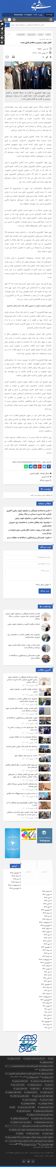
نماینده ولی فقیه (33, 1133)
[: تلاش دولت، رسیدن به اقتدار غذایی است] (7, 57)
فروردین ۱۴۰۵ (14, 888)
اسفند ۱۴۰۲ (46, 965)
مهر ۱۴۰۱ (47, 1018)
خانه (48, 34)
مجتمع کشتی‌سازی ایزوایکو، (44, 1111)
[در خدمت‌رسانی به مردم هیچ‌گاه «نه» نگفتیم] (28, 796)
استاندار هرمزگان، (47, 1062)
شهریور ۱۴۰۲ (45, 984)
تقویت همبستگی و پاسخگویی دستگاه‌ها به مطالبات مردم (28, 537)
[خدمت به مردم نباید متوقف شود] (28, 758)
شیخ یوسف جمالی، (30, 1099)
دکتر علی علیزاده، (47, 1092)
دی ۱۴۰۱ (47, 1009)
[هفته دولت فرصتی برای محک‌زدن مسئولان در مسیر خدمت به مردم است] (28, 814)
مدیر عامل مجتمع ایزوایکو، (44, 1122)
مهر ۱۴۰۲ (47, 981)
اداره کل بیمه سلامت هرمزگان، (34, 1058)
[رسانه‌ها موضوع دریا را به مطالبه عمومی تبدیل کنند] (28, 739)
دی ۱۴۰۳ (47, 934)
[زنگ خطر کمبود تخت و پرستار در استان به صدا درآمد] (28, 730)
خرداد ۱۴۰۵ (15, 882)
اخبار (40, 34)
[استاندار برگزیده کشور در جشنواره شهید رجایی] (28, 627)
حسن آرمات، (49, 1088)
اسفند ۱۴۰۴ (46, 891)
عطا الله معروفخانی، (46, 1103)
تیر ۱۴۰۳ (47, 953)
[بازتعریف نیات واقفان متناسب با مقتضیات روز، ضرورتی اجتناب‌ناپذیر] (28, 638)
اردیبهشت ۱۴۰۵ (13, 885)
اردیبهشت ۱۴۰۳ (44, 959)
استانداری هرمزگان (47, 1070)
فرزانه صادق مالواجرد (46, 1107)
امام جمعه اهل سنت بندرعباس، (43, 1081)
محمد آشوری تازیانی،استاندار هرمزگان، (41, 1114)
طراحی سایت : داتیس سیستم (43, 1155)
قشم (13, 1107)
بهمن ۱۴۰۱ (46, 1006)
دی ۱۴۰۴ (47, 897)
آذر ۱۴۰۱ (47, 1012)
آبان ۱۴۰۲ (46, 978)
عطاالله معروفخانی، (29, 1103)
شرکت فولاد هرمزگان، (14, 1092)
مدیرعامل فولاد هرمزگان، (20, 1118)
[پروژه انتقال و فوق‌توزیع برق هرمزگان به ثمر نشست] (28, 805)
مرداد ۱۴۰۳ (46, 950)
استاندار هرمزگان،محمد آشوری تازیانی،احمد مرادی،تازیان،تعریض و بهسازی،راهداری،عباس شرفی (32, 1066)
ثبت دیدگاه (45, 591)
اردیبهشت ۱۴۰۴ (44, 922)
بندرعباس (50, 1085)
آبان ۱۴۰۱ (47, 1015)
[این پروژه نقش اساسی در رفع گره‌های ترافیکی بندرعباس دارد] (28, 767)
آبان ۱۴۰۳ (46, 941)
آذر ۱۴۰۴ (47, 900)
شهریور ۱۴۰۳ (45, 947)
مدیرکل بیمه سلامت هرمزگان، (22, 1122)
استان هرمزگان (48, 1077)
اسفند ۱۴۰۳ (46, 928)
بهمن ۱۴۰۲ (46, 968)
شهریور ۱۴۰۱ (46, 1021)
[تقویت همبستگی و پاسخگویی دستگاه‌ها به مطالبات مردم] (28, 658)
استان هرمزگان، (33, 1077)
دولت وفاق (35, 1088)
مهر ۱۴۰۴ (47, 907)
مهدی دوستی (48, 1133)
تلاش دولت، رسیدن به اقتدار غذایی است (35, 42)
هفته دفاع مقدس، (47, 1144)
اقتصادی (21, 34)
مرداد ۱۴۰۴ (46, 913)
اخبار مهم (32, 34)
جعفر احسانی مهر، (18, 1085)
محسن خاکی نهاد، (24, 1111)
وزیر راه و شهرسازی (30, 1144)
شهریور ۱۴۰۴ (45, 910)
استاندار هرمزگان (15, 1058)
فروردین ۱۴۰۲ (45, 999)
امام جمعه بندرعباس (20, 1081)
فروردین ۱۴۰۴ (45, 925)
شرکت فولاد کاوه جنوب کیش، (43, 1096)
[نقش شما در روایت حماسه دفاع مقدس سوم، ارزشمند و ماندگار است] (28, 648)
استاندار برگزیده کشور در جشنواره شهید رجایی (32, 518)
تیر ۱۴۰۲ (47, 990)
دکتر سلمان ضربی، (21, 1088)
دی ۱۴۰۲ (47, 972)
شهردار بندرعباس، (47, 1099)
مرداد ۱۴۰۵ (15, 876)
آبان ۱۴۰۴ (46, 903)
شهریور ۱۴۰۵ (14, 872)
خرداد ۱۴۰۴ (46, 919)
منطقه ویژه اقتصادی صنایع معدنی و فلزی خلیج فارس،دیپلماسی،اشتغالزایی (38, 1126)
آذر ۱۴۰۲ (47, 975)
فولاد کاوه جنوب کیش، (27, 1107)
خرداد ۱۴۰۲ (46, 993)
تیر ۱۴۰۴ (47, 916)
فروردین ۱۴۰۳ (45, 962)
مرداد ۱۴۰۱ (46, 1024)
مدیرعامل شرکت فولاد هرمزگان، (43, 1118)
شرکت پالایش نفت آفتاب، (20, 1096)
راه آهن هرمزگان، (31, 1092)
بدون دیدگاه (44, 480)
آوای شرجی (34, 473)
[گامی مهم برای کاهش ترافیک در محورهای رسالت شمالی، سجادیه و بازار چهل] (28, 777)
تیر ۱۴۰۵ (16, 879)
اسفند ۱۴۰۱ (46, 1003)
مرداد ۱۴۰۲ (46, 987)
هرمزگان (20, 1133)
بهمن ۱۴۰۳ (46, 931)
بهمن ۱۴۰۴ (46, 894)
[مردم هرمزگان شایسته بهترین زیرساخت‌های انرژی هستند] (28, 786)
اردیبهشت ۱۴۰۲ (44, 996)
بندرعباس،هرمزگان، (35, 1085)
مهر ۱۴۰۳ (47, 944)
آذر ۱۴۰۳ (47, 938)
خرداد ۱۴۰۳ (46, 956)
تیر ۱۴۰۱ (47, 1027)
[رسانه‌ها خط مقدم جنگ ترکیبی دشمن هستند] (28, 749)
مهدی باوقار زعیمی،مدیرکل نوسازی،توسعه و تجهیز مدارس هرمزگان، (32, 1129)
